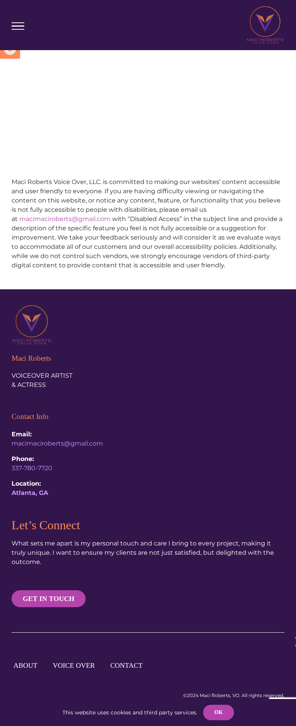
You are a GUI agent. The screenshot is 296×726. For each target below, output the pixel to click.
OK (218, 712)
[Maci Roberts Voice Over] (32, 307)
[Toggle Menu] (18, 26)
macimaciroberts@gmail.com (65, 219)
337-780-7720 (32, 468)
